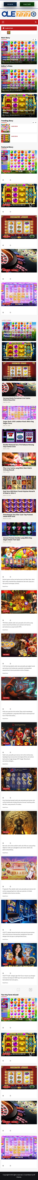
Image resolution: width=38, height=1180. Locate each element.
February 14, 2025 (15, 620)
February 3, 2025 (15, 798)
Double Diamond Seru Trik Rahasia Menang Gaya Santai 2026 (18, 446)
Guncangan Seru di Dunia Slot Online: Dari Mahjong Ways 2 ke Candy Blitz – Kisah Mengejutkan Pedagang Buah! (19, 705)
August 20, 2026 (15, 90)
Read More (5, 586)
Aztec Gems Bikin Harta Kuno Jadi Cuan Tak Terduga (18, 58)
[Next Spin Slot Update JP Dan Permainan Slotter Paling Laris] (19, 558)
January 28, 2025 (15, 886)
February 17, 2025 (15, 577)
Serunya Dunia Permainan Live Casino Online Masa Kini (16, 399)
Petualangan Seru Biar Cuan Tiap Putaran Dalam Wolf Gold (18, 516)
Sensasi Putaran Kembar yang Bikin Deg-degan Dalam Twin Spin (17, 539)
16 (27, 990)
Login (10, 4)
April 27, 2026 (14, 245)
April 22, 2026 (14, 279)
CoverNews (27, 1175)
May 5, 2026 (14, 62)
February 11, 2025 (15, 709)
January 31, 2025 (15, 843)
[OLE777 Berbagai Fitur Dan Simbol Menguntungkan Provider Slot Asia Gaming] (19, 779)
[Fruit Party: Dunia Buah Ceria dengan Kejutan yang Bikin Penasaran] (19, 162)
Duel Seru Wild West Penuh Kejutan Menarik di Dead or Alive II (19, 492)
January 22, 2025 (15, 930)
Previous (9, 990)
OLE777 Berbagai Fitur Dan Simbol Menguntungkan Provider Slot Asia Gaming (19, 794)
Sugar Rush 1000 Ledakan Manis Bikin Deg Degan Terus (18, 422)
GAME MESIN (6, 55)
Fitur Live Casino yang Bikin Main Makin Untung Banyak (17, 469)
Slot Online (6, 568)
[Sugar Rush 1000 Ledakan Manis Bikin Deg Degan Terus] (19, 294)
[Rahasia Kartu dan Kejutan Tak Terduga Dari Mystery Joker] (5, 138)
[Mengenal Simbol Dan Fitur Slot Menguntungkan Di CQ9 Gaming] (19, 645)
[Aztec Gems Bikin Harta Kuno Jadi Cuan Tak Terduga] (5, 128)
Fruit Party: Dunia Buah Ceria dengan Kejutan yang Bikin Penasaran (18, 333)
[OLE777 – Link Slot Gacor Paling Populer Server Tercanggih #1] (19, 911)
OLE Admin (6, 62)
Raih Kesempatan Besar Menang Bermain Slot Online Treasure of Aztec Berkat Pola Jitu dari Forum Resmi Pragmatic (17, 839)
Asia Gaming (6, 788)
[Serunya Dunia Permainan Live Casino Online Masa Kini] (19, 260)
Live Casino (14, 270)
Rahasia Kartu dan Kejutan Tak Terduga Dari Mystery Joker (22, 139)
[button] (3, 22)
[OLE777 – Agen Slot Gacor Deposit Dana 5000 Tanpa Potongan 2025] (19, 955)
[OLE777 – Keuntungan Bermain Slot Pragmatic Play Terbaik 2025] (19, 868)
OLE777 (5, 877)
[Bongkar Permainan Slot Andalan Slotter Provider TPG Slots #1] (19, 602)
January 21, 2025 (15, 973)
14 (21, 990)
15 (24, 990)
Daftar (27, 4)
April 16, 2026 (14, 312)
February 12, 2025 (15, 664)
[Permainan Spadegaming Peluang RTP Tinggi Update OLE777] (19, 734)
